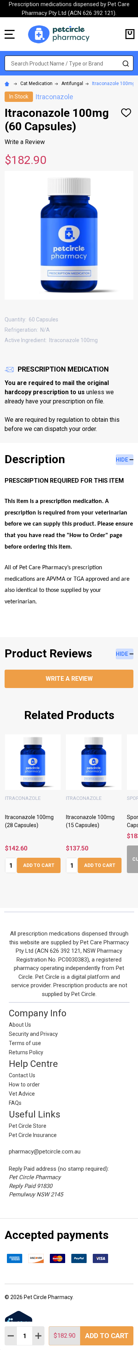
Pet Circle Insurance (33, 1135)
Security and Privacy (33, 1034)
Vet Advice (22, 1094)
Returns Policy (26, 1052)
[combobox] (69, 63)
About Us (20, 1025)
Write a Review (25, 142)
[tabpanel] (32, 806)
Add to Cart (106, 1336)
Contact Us (22, 1075)
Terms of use (25, 1043)
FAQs (15, 1103)
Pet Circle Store (27, 1126)
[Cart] (130, 34)
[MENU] (10, 34)
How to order (24, 1084)
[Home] (8, 83)
